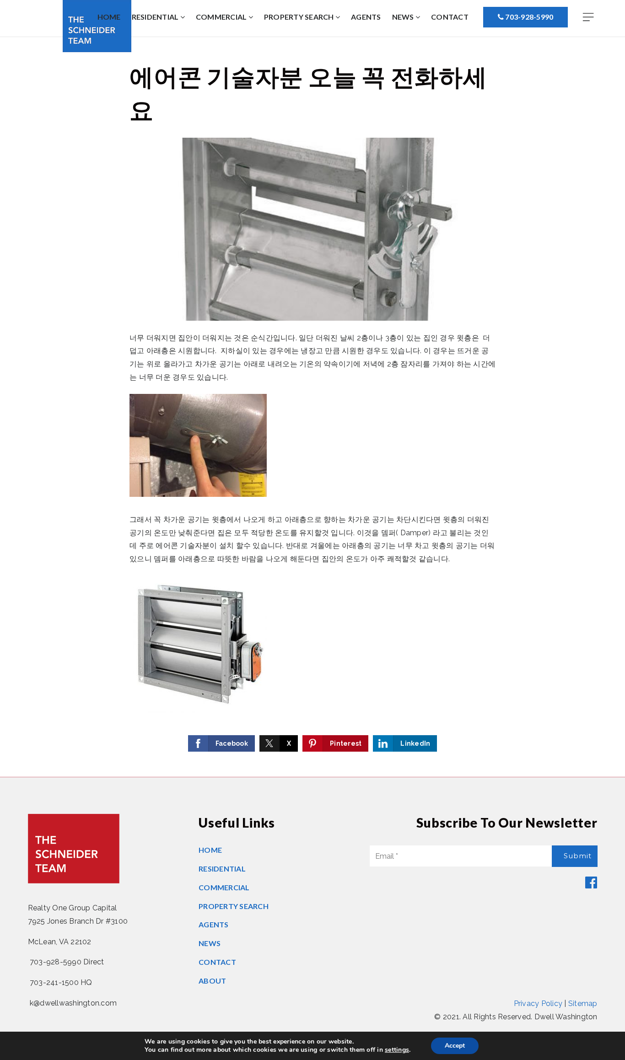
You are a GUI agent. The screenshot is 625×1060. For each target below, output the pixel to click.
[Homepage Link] (73, 848)
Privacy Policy (538, 1003)
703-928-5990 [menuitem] (528, 16)
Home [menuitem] (109, 16)
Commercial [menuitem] (222, 16)
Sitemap (583, 1003)
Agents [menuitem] (366, 16)
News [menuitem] (403, 16)
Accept (455, 1045)
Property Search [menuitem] (299, 16)
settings (397, 1050)
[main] (312, 407)
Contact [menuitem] (450, 16)
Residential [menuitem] (156, 16)
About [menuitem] (212, 980)
